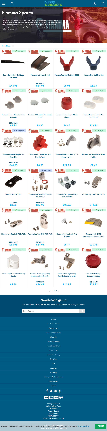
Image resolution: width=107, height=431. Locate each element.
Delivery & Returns (53, 341)
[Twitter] (50, 391)
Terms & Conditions (53, 346)
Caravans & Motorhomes (53, 377)
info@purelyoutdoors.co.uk (53, 418)
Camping (53, 372)
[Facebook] (47, 391)
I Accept (100, 426)
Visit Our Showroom (53, 333)
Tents (53, 364)
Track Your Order (53, 324)
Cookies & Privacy (53, 355)
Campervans (53, 381)
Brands (53, 386)
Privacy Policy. (83, 426)
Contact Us (53, 350)
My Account (53, 328)
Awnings (53, 368)
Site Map (53, 359)
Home (53, 319)
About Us (53, 337)
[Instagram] (59, 391)
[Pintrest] (55, 391)
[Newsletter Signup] (82, 311)
